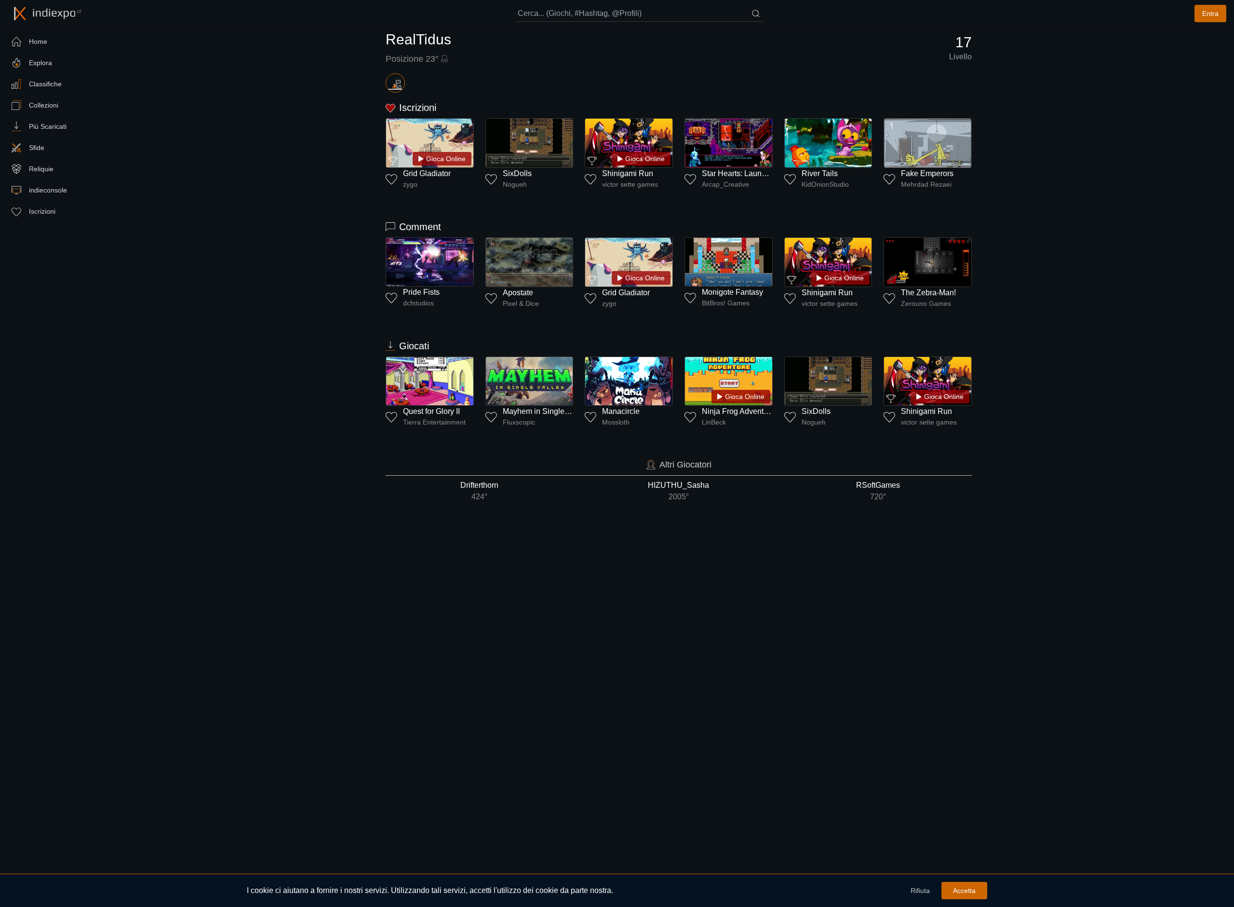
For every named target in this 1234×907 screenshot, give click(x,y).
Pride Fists (421, 292)
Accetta (964, 890)
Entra (1210, 13)
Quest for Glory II (431, 411)
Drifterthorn (479, 491)
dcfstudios (418, 303)
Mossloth (616, 422)
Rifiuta (920, 890)
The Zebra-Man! (928, 293)
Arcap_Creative (725, 184)
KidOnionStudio (825, 184)
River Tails (820, 173)
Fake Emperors (927, 173)
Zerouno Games (926, 303)
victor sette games (630, 184)
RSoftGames (878, 491)
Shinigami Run (627, 173)
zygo (410, 184)
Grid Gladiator (427, 173)
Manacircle (621, 411)
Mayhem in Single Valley (545, 411)
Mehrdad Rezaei (926, 184)
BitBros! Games (726, 303)
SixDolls (517, 173)
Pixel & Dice (521, 303)
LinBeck (714, 422)
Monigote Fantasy (732, 292)
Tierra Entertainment (434, 422)
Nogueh (515, 184)
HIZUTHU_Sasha (678, 491)
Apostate (518, 293)
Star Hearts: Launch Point (746, 173)
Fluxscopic (519, 422)
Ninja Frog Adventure (738, 411)
